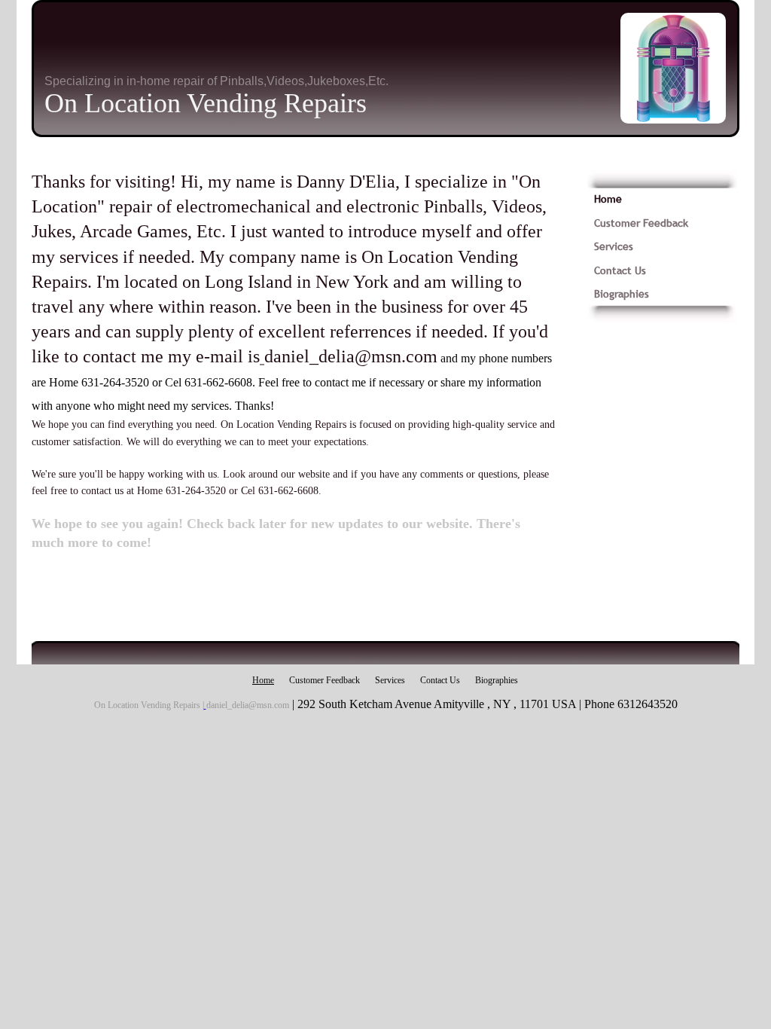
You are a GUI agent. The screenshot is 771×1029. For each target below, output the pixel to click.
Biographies (621, 294)
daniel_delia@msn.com (350, 356)
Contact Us (620, 270)
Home (608, 199)
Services (613, 246)
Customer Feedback (641, 223)
